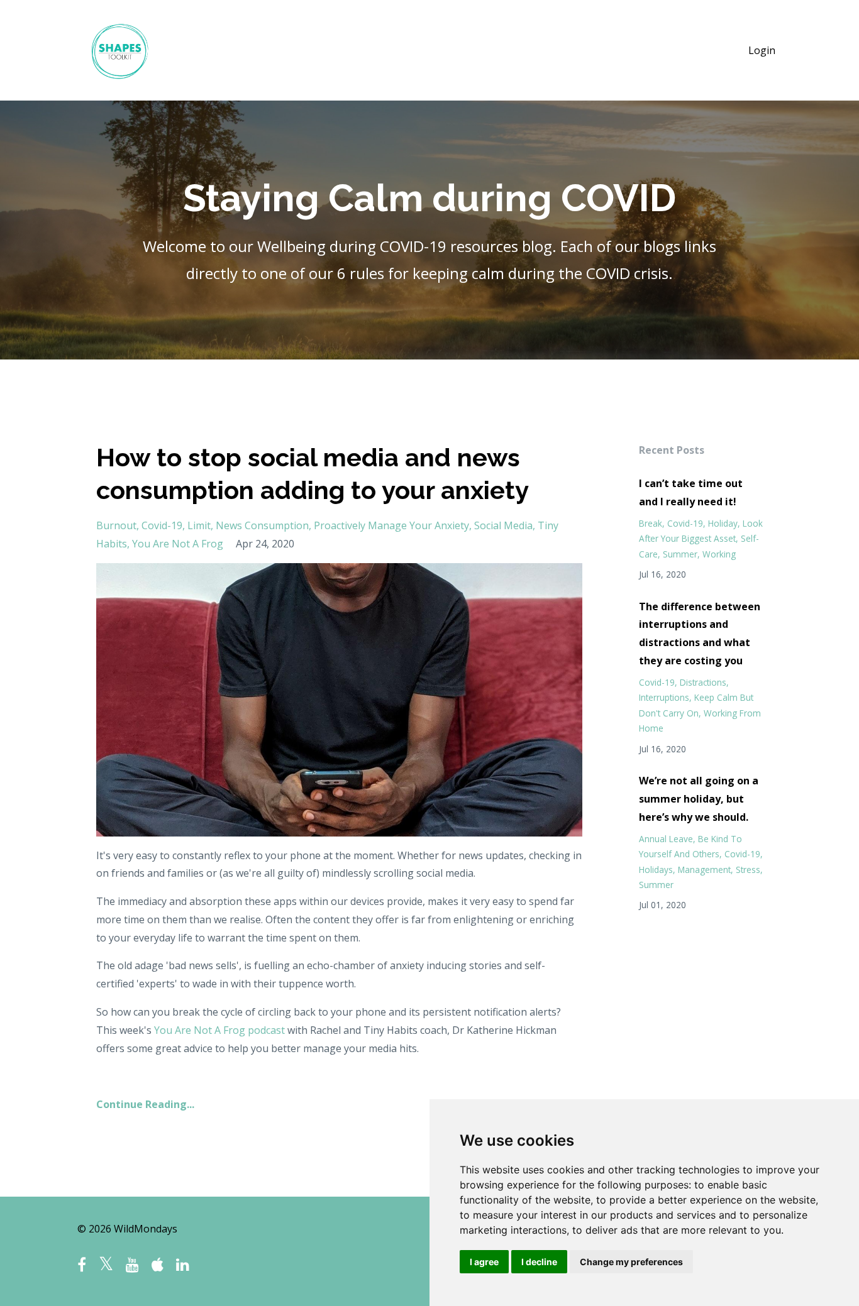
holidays (656, 869)
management (704, 869)
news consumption (262, 525)
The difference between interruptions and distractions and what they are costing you (699, 633)
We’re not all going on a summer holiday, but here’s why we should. (698, 799)
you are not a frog (177, 544)
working (719, 554)
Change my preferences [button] (631, 1261)
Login (761, 50)
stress (748, 869)
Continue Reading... (145, 1104)
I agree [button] (484, 1261)
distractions (703, 682)
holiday (723, 523)
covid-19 (161, 525)
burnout (116, 525)
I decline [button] (539, 1261)
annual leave (666, 839)
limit (199, 525)
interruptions (664, 697)
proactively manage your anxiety (391, 525)
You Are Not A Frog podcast (219, 1030)
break (650, 523)
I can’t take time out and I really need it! (691, 492)
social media (503, 525)
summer (680, 554)
